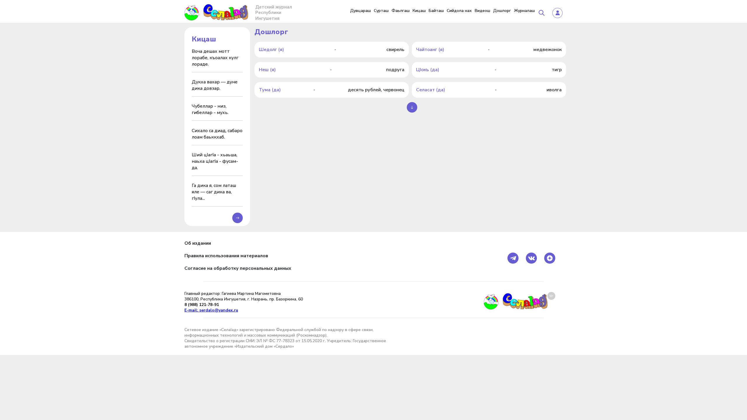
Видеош (482, 10)
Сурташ (381, 10)
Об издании (197, 243)
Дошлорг (502, 10)
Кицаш (419, 10)
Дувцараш (360, 10)
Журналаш (524, 10)
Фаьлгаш (401, 10)
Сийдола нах (459, 10)
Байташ (436, 10)
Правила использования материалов (226, 256)
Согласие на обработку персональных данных (237, 268)
